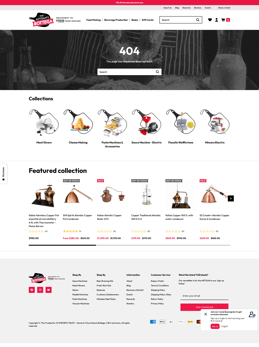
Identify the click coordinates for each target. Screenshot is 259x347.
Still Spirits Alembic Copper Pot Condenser (77, 217)
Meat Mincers (78, 285)
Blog (177, 7)
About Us (168, 7)
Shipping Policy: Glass (161, 294)
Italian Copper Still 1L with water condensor (179, 217)
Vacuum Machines (80, 303)
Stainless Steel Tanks (106, 299)
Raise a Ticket (157, 281)
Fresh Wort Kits (104, 285)
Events (208, 7)
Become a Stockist (135, 290)
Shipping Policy (158, 290)
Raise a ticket (224, 7)
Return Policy (157, 299)
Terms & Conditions (160, 285)
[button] (225, 20)
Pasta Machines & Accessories (112, 144)
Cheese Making (78, 142)
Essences (101, 290)
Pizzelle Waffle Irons (180, 142)
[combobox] (181, 20)
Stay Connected (204, 307)
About (129, 281)
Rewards (187, 7)
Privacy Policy (157, 303)
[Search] (198, 20)
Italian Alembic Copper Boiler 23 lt (109, 217)
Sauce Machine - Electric (146, 142)
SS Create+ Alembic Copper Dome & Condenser (214, 217)
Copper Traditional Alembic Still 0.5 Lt (146, 217)
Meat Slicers (44, 142)
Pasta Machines (79, 299)
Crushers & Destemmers (108, 294)
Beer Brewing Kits (105, 281)
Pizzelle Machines (80, 294)
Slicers (75, 290)
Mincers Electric (215, 142)
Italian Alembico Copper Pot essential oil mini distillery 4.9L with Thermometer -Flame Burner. (44, 221)
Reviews (197, 7)
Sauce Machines (79, 281)
